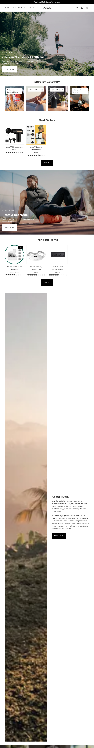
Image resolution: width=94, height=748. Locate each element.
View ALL (47, 163)
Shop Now (9, 69)
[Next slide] (22, 134)
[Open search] (77, 7)
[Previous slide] (6, 134)
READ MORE (58, 536)
